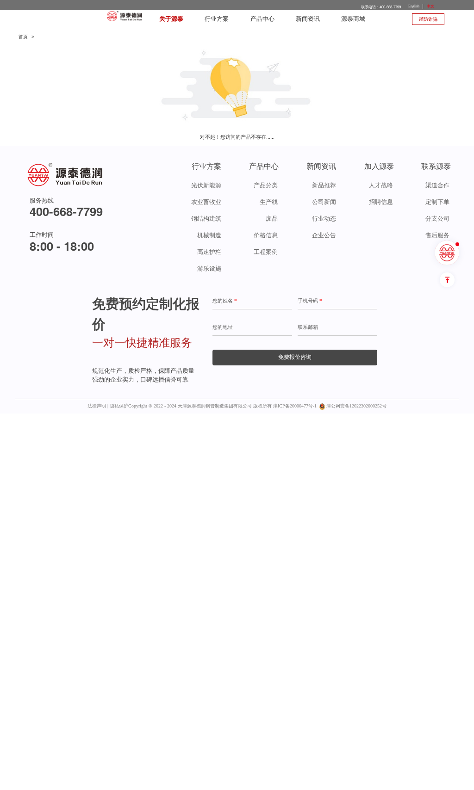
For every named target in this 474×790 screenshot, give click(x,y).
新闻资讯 (308, 19)
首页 (23, 36)
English (413, 6)
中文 (430, 6)
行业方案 (217, 19)
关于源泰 (171, 19)
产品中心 (262, 19)
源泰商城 (353, 19)
